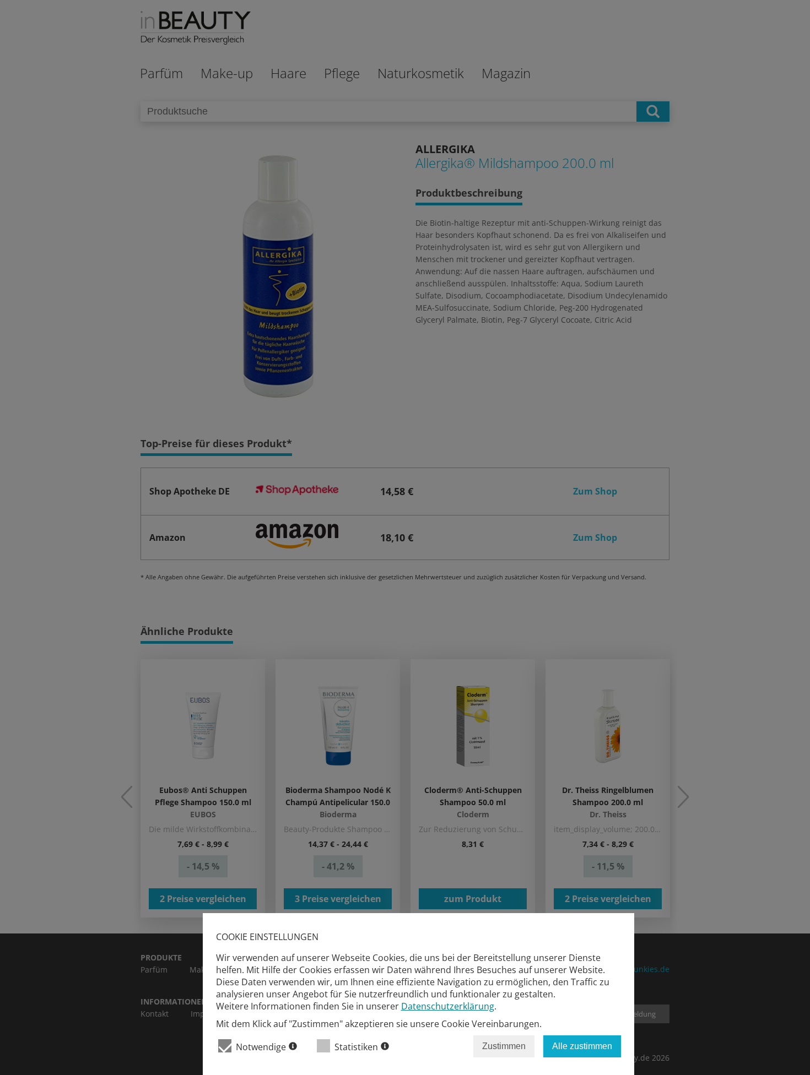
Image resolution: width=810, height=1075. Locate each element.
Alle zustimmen (582, 1046)
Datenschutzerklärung (447, 1006)
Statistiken (356, 1047)
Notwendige (261, 1047)
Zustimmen (504, 1046)
